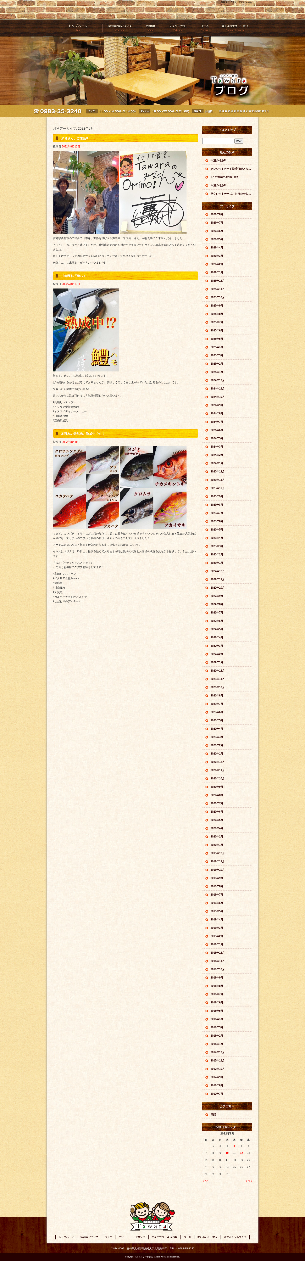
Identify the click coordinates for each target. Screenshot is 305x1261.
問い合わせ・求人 (234, 28)
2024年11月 (218, 388)
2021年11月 (218, 678)
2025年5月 (217, 338)
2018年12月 (218, 952)
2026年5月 (217, 239)
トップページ (78, 28)
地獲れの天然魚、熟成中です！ (83, 433)
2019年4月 (217, 919)
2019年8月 (217, 886)
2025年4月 (217, 347)
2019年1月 (217, 944)
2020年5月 (217, 820)
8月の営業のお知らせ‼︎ (224, 177)
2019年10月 (218, 869)
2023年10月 (218, 488)
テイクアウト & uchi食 (176, 28)
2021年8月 (217, 695)
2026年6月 (217, 230)
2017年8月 (217, 1085)
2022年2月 (217, 654)
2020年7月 (217, 803)
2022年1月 (217, 662)
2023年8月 (217, 504)
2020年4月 (217, 828)
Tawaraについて (120, 28)
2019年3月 (217, 927)
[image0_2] (86, 231)
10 (227, 1152)
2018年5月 (217, 1010)
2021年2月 (217, 745)
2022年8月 (217, 604)
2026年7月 (217, 222)
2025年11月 (218, 289)
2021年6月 (217, 712)
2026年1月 (217, 272)
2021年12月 (218, 670)
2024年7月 (217, 421)
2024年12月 (218, 380)
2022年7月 (217, 612)
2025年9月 (217, 305)
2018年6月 (217, 1002)
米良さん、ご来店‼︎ (74, 138)
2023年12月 (218, 471)
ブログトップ (227, 129)
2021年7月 (217, 703)
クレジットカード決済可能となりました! (231, 168)
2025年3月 (217, 355)
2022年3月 (217, 645)
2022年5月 (217, 629)
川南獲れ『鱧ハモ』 (75, 276)
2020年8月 (217, 795)
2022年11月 (218, 579)
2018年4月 (217, 1019)
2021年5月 (217, 720)
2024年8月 (217, 413)
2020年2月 (217, 836)
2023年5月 (217, 529)
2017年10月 (218, 1068)
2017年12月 (218, 1052)
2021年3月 (217, 737)
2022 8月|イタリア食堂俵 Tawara (236, 2)
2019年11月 (218, 861)
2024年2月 (217, 454)
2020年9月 (217, 786)
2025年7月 (217, 322)
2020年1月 (217, 844)
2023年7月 (217, 513)
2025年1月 (217, 372)
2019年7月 (217, 894)
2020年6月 (217, 811)
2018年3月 (217, 1027)
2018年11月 (218, 961)
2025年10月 (218, 297)
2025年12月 (218, 280)
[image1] (153, 231)
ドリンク (140, 1237)
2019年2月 (217, 936)
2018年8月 (217, 985)
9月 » (249, 1180)
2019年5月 (217, 911)
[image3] (153, 526)
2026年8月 (217, 214)
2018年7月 (217, 994)
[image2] (86, 526)
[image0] (86, 369)
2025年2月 (217, 363)
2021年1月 (217, 753)
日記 (213, 1114)
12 (241, 1152)
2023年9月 (217, 496)
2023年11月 (218, 479)
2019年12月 (218, 853)
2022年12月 (218, 571)
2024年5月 (217, 438)
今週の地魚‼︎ (218, 160)
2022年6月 (217, 620)
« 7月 (206, 1180)
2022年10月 (218, 587)
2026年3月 (217, 255)
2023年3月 (217, 546)
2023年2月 (217, 554)
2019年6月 (217, 902)
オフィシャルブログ (235, 1237)
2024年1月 (217, 463)
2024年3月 (217, 446)
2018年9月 (217, 977)
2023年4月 (217, 537)
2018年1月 (217, 1044)
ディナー (124, 1237)
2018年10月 (218, 969)
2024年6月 (217, 430)
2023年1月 (217, 562)
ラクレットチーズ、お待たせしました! (231, 193)
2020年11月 (218, 770)
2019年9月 (217, 878)
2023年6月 (217, 521)
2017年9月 (217, 1077)
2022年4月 (217, 637)
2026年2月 (217, 264)
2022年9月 (217, 596)
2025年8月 (217, 313)
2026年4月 (217, 247)
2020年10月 (218, 778)
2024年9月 (217, 405)
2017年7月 (217, 1093)
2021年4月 (217, 728)
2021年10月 (218, 687)
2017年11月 (218, 1060)
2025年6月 (217, 330)
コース (203, 28)
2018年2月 (217, 1035)
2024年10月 (218, 396)
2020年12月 (218, 761)
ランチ (108, 1237)
